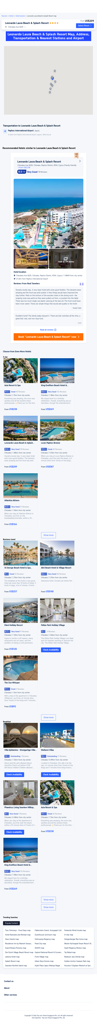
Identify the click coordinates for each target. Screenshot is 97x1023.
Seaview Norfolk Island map (16, 966)
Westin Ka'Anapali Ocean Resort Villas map (79, 944)
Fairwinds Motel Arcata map (75, 930)
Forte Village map (41, 957)
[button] (85, 25)
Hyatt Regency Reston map (75, 948)
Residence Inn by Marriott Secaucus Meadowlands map (19, 944)
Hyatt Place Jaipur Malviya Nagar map (49, 966)
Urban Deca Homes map (44, 961)
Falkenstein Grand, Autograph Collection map (49, 930)
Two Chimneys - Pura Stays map (18, 930)
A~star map (68, 935)
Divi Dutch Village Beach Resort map (19, 952)
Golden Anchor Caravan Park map (77, 961)
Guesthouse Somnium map (45, 935)
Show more (49, 535)
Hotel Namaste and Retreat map (18, 935)
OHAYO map (39, 948)
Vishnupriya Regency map (45, 939)
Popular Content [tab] (11, 923)
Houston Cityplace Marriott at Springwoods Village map (79, 966)
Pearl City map (40, 944)
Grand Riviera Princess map (15, 948)
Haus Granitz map (12, 939)
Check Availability (51, 650)
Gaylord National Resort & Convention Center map (49, 952)
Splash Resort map (12, 961)
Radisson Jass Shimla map (74, 957)
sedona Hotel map (12, 957)
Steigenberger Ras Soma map (76, 939)
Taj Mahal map (70, 952)
